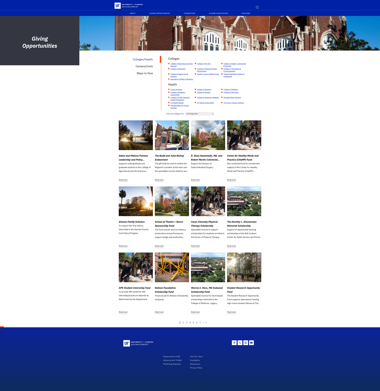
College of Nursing (203, 92)
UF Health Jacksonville (205, 103)
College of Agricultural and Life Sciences (182, 65)
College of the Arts (204, 64)
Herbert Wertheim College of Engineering (234, 75)
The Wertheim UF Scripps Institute (180, 107)
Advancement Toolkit (172, 360)
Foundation (189, 13)
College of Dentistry (204, 90)
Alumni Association (218, 13)
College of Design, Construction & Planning (235, 65)
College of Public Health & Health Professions (180, 99)
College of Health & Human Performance (207, 70)
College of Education (178, 69)
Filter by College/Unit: (175, 114)
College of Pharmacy (231, 92)
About (133, 13)
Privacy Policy (196, 367)
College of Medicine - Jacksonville (178, 93)
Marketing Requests (172, 364)
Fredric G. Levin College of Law (208, 74)
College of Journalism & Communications (232, 70)
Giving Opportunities (159, 13)
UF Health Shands (177, 103)
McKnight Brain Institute (232, 98)
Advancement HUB (171, 356)
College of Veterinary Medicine (208, 98)
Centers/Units (144, 66)
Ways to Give (145, 73)
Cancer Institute (176, 90)
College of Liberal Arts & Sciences (179, 75)
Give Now (246, 13)
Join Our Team (196, 356)
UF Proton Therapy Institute (234, 103)
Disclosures (195, 364)
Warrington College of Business (182, 79)
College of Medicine (231, 90)
